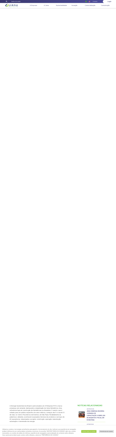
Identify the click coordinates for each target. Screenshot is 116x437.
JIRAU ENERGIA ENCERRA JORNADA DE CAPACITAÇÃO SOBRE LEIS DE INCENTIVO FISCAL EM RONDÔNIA (96, 415)
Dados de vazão (16, 1)
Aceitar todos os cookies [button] (88, 431)
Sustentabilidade (61, 5)
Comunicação (105, 5)
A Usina (46, 5)
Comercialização (90, 5)
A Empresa (33, 5)
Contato (95, 1)
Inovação (74, 5)
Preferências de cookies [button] (106, 431)
